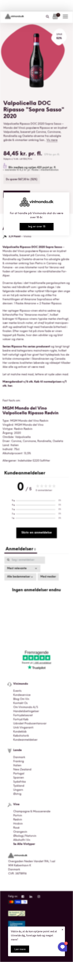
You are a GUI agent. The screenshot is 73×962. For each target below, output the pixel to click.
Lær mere (20, 949)
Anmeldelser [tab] (21, 549)
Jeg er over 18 (36, 226)
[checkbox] (48, 576)
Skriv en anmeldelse (36, 532)
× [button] (62, 929)
